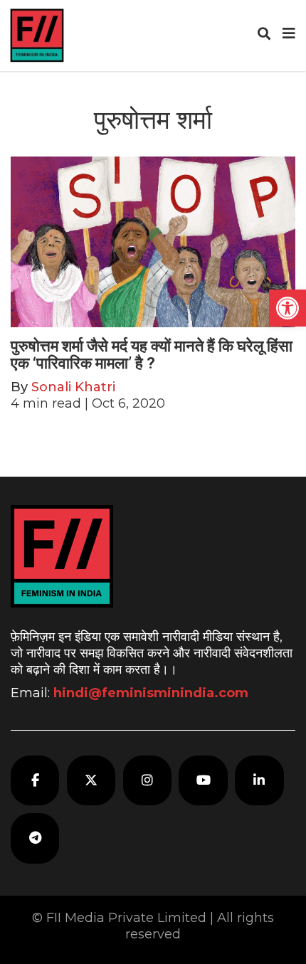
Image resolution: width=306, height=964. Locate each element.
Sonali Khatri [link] (73, 387)
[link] (287, 308)
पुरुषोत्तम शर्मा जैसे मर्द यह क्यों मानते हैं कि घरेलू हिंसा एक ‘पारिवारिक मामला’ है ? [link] (151, 354)
